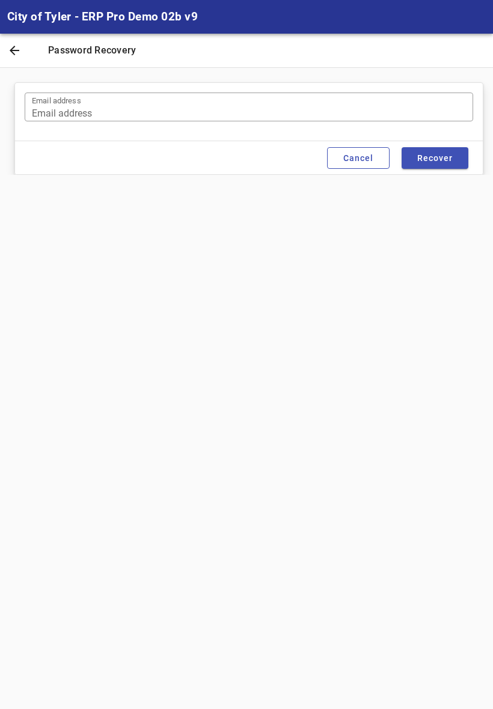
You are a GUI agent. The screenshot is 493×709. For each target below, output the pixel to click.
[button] (14, 51)
